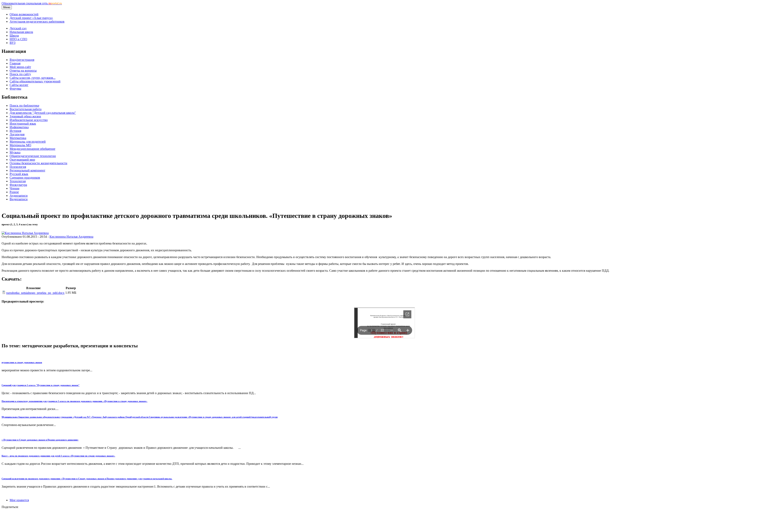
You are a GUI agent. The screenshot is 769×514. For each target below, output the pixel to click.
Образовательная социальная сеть (32, 3)
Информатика (19, 127)
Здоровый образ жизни (25, 116)
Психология (18, 166)
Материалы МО (20, 145)
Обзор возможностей (24, 14)
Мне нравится (19, 500)
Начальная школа (21, 32)
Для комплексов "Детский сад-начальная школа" (43, 112)
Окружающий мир (22, 159)
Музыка (15, 152)
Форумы (15, 88)
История (15, 130)
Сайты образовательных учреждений (35, 81)
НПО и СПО (18, 39)
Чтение (14, 188)
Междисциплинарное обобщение (32, 148)
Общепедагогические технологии (33, 156)
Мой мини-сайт (20, 67)
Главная (15, 63)
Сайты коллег (19, 85)
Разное (14, 192)
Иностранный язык (23, 123)
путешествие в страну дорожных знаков (22, 362)
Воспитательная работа (25, 109)
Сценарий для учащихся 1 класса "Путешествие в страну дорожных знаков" (41, 385)
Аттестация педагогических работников (37, 21)
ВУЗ (12, 42)
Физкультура (18, 184)
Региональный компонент (27, 170)
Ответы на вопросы (23, 70)
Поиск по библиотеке (24, 105)
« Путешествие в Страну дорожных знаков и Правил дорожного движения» (40, 440)
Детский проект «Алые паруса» (31, 18)
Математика (18, 138)
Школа (14, 35)
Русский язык (19, 174)
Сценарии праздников (25, 177)
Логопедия (17, 134)
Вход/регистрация (22, 59)
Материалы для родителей (28, 141)
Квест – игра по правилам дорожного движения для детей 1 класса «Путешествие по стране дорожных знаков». (58, 456)
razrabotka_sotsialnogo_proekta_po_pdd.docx (35, 293)
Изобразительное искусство (29, 120)
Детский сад (18, 28)
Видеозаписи (19, 199)
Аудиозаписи (19, 195)
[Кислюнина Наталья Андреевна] (25, 233)
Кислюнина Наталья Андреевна (71, 236)
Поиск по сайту (20, 74)
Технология (18, 181)
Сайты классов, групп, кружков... (32, 77)
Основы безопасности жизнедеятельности (38, 163)
